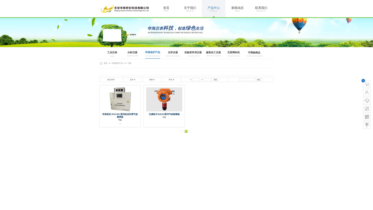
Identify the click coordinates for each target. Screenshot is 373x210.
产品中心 (214, 8)
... (120, 123)
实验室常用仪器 (193, 52)
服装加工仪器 (213, 52)
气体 (129, 63)
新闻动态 (237, 8)
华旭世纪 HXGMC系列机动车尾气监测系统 (120, 115)
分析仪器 (132, 52)
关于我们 (190, 8)
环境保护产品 (152, 52)
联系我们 (261, 8)
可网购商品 (254, 52)
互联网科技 (233, 52)
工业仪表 (112, 52)
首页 (105, 63)
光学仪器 (173, 52)
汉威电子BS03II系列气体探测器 (164, 114)
